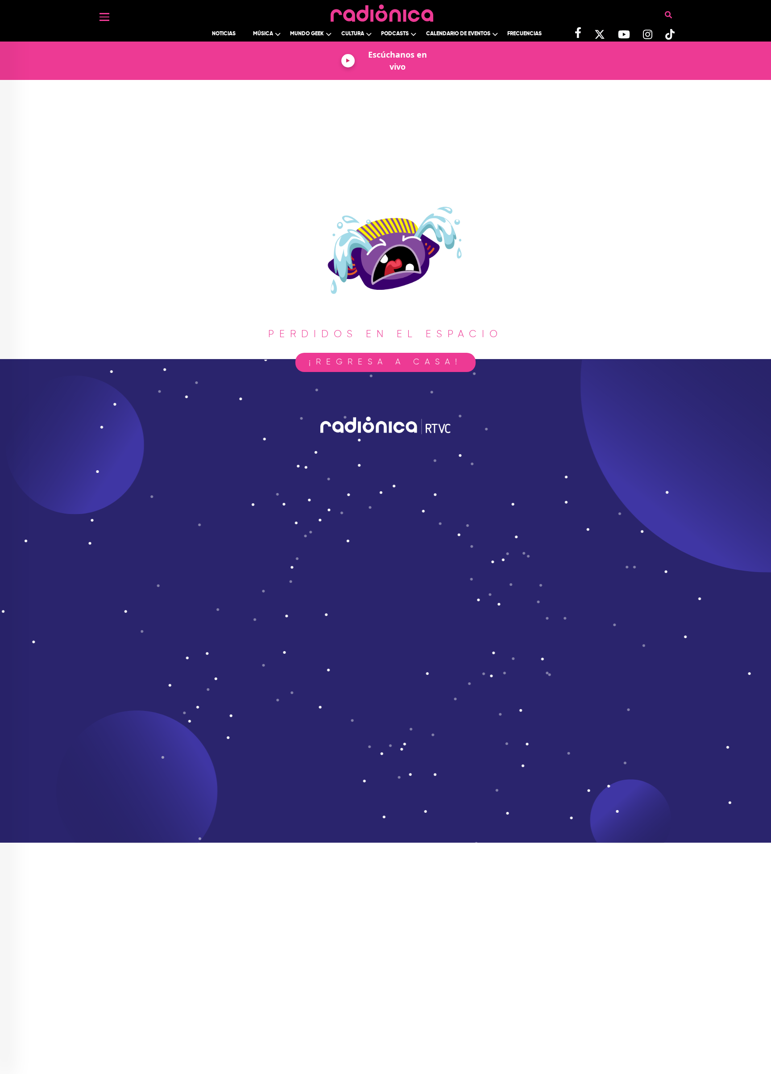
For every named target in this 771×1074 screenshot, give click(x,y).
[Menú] (104, 17)
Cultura (352, 34)
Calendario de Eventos (458, 34)
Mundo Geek (307, 34)
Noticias (224, 34)
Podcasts (395, 34)
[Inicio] (382, 11)
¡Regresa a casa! (385, 362)
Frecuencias (524, 34)
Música (263, 34)
